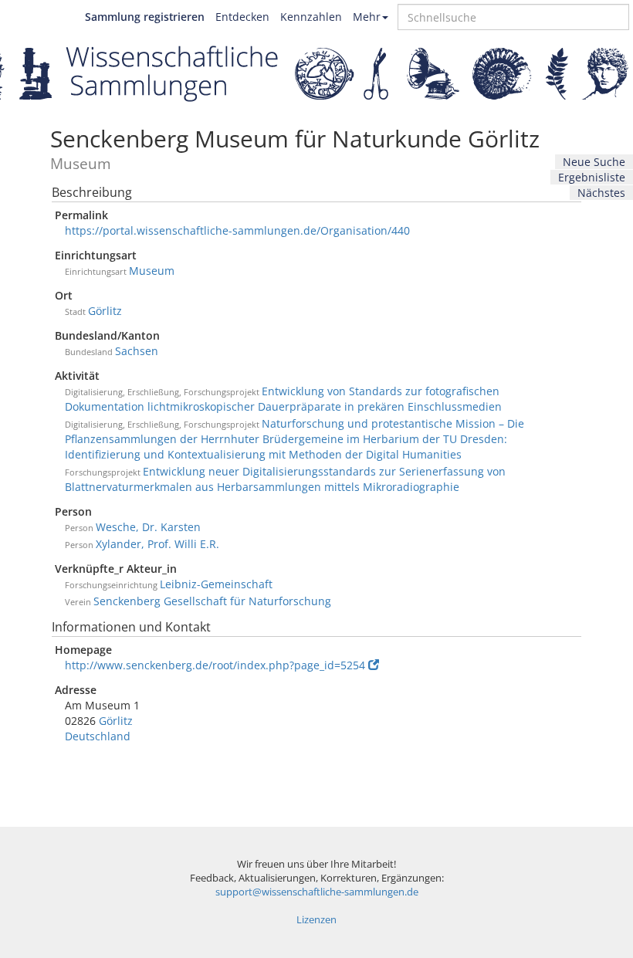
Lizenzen (316, 919)
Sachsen (136, 351)
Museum (151, 270)
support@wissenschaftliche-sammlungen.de (316, 892)
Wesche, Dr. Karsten (148, 527)
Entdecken (242, 16)
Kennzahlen (311, 16)
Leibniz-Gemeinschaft (216, 584)
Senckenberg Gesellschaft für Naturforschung (212, 601)
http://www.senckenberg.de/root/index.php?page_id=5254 (215, 665)
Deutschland (97, 736)
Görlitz (105, 310)
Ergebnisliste (591, 177)
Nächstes (601, 192)
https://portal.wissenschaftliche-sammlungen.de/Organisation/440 (237, 230)
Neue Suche (594, 161)
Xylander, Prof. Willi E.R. (157, 544)
